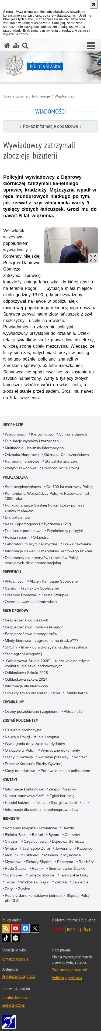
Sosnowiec (14, 875)
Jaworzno (63, 848)
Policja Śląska (15, 477)
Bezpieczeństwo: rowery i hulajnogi (34, 627)
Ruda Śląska (15, 868)
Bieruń (37, 835)
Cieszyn (11, 841)
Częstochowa (35, 841)
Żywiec (24, 889)
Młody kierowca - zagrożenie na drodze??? (41, 640)
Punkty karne (76, 693)
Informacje (41, 96)
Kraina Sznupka (54, 595)
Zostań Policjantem (21, 720)
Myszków (12, 862)
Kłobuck (11, 855)
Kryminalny (13, 702)
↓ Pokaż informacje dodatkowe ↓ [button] (50, 126)
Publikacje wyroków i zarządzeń (32, 441)
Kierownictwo (42, 434)
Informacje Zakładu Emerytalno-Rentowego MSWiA (48, 551)
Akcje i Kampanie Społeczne (54, 581)
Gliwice (11, 848)
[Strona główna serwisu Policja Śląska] (7, 45)
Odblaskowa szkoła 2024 (26, 679)
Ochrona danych (73, 434)
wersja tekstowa (13, 1005)
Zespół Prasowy (62, 789)
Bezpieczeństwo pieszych (26, 620)
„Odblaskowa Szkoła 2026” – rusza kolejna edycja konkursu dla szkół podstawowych (47, 663)
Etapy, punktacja (19, 757)
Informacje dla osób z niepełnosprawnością (41, 809)
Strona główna (15, 96)
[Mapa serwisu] (16, 45)
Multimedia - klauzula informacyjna (34, 448)
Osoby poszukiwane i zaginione (31, 711)
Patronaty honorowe (22, 461)
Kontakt (80, 757)
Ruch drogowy (16, 610)
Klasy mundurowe (20, 770)
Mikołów (51, 855)
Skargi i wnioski (64, 802)
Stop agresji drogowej (23, 654)
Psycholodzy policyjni (65, 530)
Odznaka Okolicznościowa (66, 454)
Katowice (84, 848)
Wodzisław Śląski (34, 882)
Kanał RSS (6, 928)
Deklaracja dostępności (18, 976)
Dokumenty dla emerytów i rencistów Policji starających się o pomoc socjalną (41, 560)
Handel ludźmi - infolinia (25, 802)
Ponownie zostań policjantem (65, 770)
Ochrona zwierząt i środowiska (31, 601)
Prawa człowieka (77, 544)
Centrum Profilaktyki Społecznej (32, 588)
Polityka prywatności (67, 977)
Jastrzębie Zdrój (36, 848)
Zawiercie (80, 882)
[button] (91, 46)
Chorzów (72, 835)
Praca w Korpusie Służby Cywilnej (33, 764)
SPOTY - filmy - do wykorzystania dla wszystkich (46, 647)
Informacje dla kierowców (26, 686)
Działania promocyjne (23, 730)
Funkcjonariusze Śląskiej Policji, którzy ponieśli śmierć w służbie (44, 507)
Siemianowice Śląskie (67, 868)
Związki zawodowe (21, 468)
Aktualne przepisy (53, 757)
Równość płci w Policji (60, 468)
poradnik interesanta (16, 997)
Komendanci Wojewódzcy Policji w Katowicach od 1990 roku (47, 496)
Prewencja (12, 572)
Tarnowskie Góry (74, 875)
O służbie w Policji (20, 750)
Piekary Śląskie (39, 862)
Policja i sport (16, 537)
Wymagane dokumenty (60, 750)
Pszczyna (65, 862)
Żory (9, 889)
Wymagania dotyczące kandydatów (35, 743)
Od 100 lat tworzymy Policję (69, 487)
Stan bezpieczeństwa (23, 487)
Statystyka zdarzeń (61, 461)
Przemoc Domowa (20, 595)
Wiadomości (64, 96)
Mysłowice (72, 855)
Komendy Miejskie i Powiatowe (31, 828)
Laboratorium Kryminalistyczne (31, 544)
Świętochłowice (41, 875)
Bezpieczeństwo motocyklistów (31, 634)
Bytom (53, 835)
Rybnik (37, 868)
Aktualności (14, 581)
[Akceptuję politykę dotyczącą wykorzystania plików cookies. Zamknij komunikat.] (94, 4)
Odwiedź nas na (15, 928)
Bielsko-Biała (16, 835)
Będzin (68, 828)
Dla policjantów (17, 517)
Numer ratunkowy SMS (24, 796)
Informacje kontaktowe (24, 789)
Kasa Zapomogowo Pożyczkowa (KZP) (38, 524)
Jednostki (11, 818)
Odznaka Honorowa (22, 454)
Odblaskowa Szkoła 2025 (26, 672)
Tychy (10, 882)
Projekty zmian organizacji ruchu (32, 693)
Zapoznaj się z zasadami (69, 969)
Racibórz (86, 862)
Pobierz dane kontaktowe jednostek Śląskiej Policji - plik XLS (49, 898)
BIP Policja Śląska (79, 929)
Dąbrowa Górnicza (68, 841)
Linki (86, 802)
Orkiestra (40, 537)
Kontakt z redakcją (15, 959)
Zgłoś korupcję (62, 796)
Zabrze (61, 882)
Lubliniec (31, 855)
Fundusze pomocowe (23, 530)
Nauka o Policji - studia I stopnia (32, 737)
